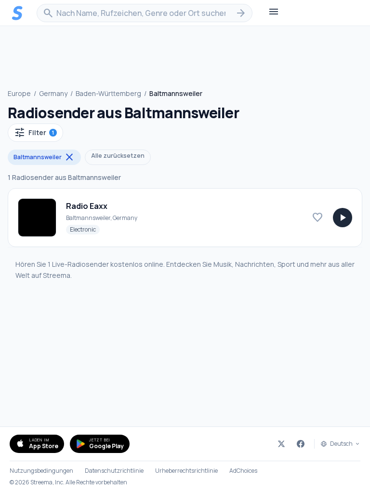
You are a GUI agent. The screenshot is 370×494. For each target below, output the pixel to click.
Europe (19, 93)
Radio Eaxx (86, 206)
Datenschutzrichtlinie (114, 471)
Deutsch (341, 444)
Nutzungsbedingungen (41, 471)
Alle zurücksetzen (118, 155)
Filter (34, 132)
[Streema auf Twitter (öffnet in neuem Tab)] (281, 444)
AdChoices (243, 471)
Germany (53, 93)
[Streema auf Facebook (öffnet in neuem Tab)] (300, 444)
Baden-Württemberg (108, 93)
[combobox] (144, 13)
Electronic (85, 229)
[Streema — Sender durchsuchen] (17, 13)
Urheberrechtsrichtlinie (186, 471)
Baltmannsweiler (44, 157)
